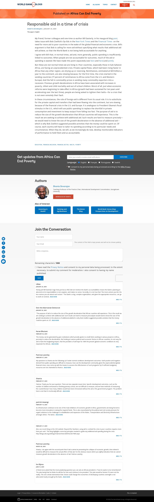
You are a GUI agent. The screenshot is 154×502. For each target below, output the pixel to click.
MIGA (48, 499)
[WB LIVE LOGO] (125, 5)
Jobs (48, 493)
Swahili (117, 162)
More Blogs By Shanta (63, 197)
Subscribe (123, 157)
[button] (134, 5)
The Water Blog (81, 210)
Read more (53, 297)
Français (94, 162)
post (115, 38)
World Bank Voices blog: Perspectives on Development (107, 210)
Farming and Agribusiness (62, 210)
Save (39, 278)
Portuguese (105, 162)
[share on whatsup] (3, 256)
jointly (111, 60)
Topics (105, 4)
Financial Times (105, 41)
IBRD (35, 499)
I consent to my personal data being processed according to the (100, 168)
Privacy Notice (57, 267)
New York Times (83, 41)
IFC (44, 499)
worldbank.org (129, 1)
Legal (18, 493)
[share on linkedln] (3, 252)
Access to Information (38, 493)
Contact (114, 4)
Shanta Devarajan (34, 29)
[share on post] (3, 247)
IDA (40, 499)
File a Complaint (132, 493)
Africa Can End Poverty (85, 13)
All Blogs (96, 4)
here (93, 60)
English (37, 32)
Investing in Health (43, 210)
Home (88, 4)
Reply (118, 300)
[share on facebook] (3, 243)
